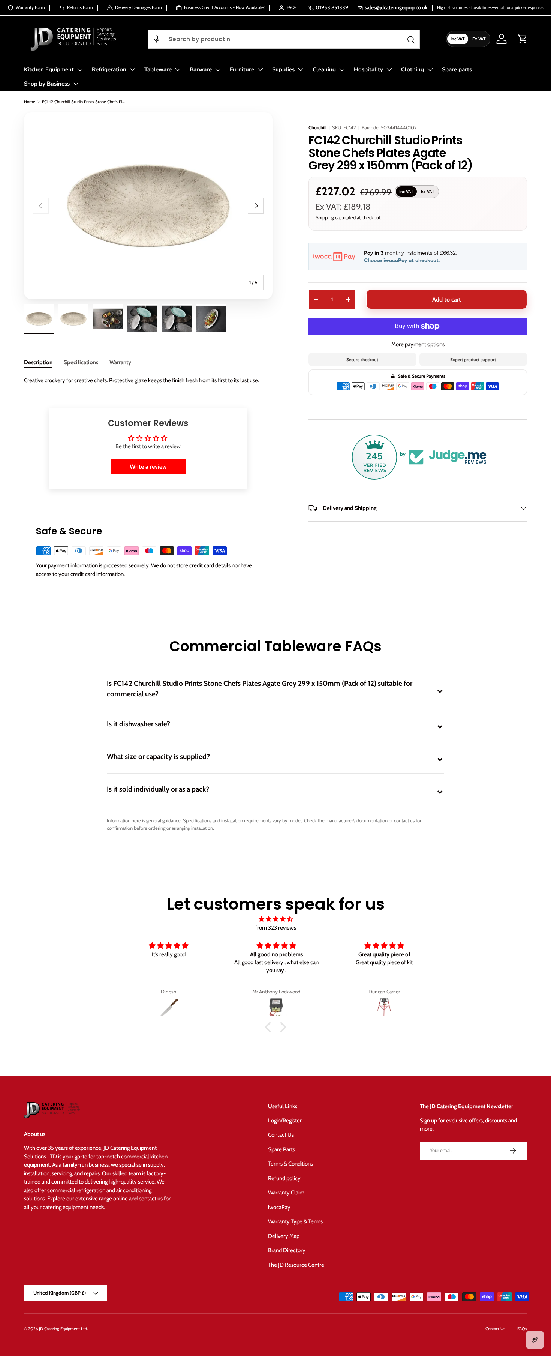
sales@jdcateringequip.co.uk (396, 7)
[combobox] (283, 39)
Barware (201, 69)
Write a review (148, 466)
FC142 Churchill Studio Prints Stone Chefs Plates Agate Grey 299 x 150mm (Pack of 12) (84, 101)
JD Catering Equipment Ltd (63, 1328)
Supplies (283, 69)
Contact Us (281, 1134)
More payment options (418, 344)
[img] (275, 919)
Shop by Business (47, 83)
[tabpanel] (148, 380)
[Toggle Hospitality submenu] (389, 69)
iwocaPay (279, 1207)
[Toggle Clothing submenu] (429, 69)
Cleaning (324, 69)
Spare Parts (281, 1149)
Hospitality (368, 69)
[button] (157, 39)
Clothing (412, 69)
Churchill (317, 127)
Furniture (242, 69)
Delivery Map (283, 1236)
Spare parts (457, 69)
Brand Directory (286, 1250)
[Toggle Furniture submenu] (260, 69)
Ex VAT (479, 39)
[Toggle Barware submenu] (217, 69)
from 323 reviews (275, 927)
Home (29, 101)
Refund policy (284, 1178)
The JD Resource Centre (296, 1265)
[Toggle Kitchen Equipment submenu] (79, 69)
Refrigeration (109, 69)
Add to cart (446, 299)
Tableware (158, 69)
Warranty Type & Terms (295, 1221)
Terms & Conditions (290, 1163)
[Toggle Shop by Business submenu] (75, 83)
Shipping (325, 217)
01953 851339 (332, 7)
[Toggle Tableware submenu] (177, 69)
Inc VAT (458, 39)
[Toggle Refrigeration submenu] (132, 69)
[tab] (38, 362)
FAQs (522, 1328)
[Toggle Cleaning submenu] (341, 69)
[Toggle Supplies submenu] (300, 69)
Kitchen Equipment (49, 69)
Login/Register (285, 1120)
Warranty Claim (286, 1192)
